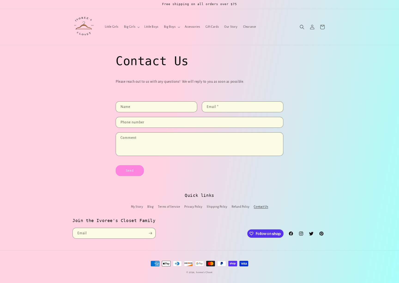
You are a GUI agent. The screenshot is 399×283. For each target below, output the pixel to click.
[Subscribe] (150, 233)
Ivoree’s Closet (204, 272)
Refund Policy (241, 206)
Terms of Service (169, 206)
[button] (131, 27)
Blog (150, 206)
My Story (137, 206)
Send (130, 170)
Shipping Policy (217, 206)
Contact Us (261, 206)
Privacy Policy (193, 206)
